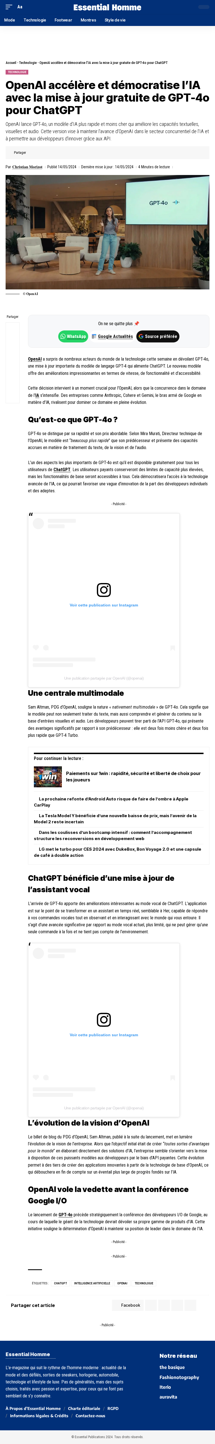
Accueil (11, 63)
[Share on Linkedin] (58, 152)
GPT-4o (66, 1214)
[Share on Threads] (12, 356)
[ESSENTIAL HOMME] (107, 7)
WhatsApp (76, 336)
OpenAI (35, 359)
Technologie (28, 63)
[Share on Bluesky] (12, 369)
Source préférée (161, 336)
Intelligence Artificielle (92, 1283)
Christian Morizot (27, 167)
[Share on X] (41, 152)
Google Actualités (112, 336)
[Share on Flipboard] (49, 152)
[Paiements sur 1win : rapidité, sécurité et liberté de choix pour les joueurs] (48, 776)
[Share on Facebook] (32, 152)
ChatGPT (62, 469)
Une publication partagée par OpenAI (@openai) (104, 678)
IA (37, 395)
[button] (10, 6)
